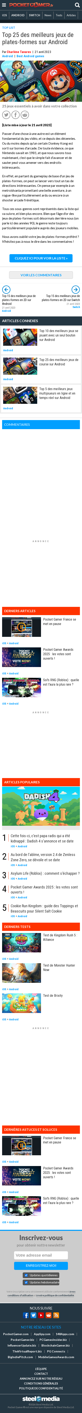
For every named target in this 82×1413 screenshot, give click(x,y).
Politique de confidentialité (41, 1388)
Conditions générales (41, 1383)
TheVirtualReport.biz (27, 1351)
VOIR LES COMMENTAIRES (41, 275)
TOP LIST (8, 27)
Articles (71, 15)
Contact (41, 1373)
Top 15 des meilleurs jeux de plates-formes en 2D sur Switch (61, 298)
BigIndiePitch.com (20, 1357)
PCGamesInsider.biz (53, 1339)
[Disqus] (41, 482)
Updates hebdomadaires (44, 1282)
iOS (4, 15)
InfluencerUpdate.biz (22, 1345)
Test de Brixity (53, 995)
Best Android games (30, 56)
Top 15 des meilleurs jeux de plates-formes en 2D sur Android (19, 299)
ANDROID (18, 15)
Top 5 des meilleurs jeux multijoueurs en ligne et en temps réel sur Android (57, 393)
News (48, 15)
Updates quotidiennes (44, 1275)
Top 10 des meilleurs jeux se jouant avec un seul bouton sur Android (58, 335)
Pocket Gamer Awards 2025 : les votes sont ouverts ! (58, 653)
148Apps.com (65, 1334)
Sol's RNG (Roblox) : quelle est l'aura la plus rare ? (61, 682)
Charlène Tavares (19, 52)
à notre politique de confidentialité (55, 1295)
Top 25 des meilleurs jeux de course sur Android (58, 362)
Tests (59, 15)
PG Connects (56, 1351)
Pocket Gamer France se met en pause (59, 621)
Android (7, 56)
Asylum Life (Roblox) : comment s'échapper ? (45, 873)
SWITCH (34, 15)
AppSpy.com (42, 1334)
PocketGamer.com (16, 1334)
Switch (76, 307)
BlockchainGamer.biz (55, 1345)
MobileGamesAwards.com (56, 1357)
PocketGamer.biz (22, 1339)
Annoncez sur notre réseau (41, 1378)
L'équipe (41, 1369)
